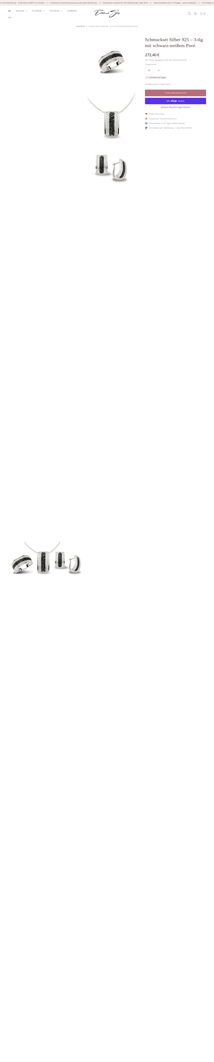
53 (149, 70)
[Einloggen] (195, 13)
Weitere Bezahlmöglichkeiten (175, 107)
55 (159, 70)
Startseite (80, 26)
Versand (158, 60)
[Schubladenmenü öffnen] (9, 11)
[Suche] (189, 13)
